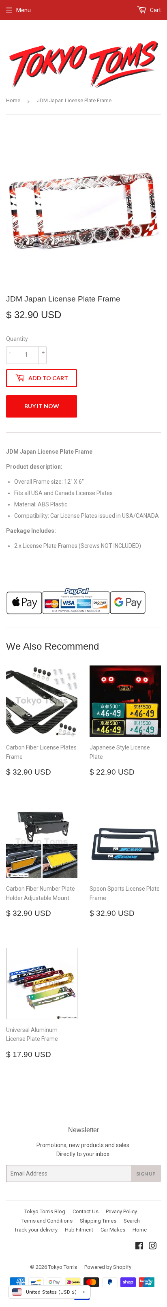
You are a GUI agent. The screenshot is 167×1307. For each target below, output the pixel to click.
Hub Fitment (79, 1230)
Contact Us (85, 1211)
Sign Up (146, 1174)
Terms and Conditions (47, 1221)
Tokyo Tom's (62, 1267)
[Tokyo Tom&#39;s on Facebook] (139, 1247)
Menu (23, 10)
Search (132, 1221)
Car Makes (113, 1230)
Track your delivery (36, 1230)
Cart (155, 10)
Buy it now (41, 406)
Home (13, 100)
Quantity (17, 339)
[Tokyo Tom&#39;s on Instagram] (153, 1247)
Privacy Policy (121, 1211)
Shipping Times (98, 1221)
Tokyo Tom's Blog (44, 1211)
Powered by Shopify (107, 1267)
